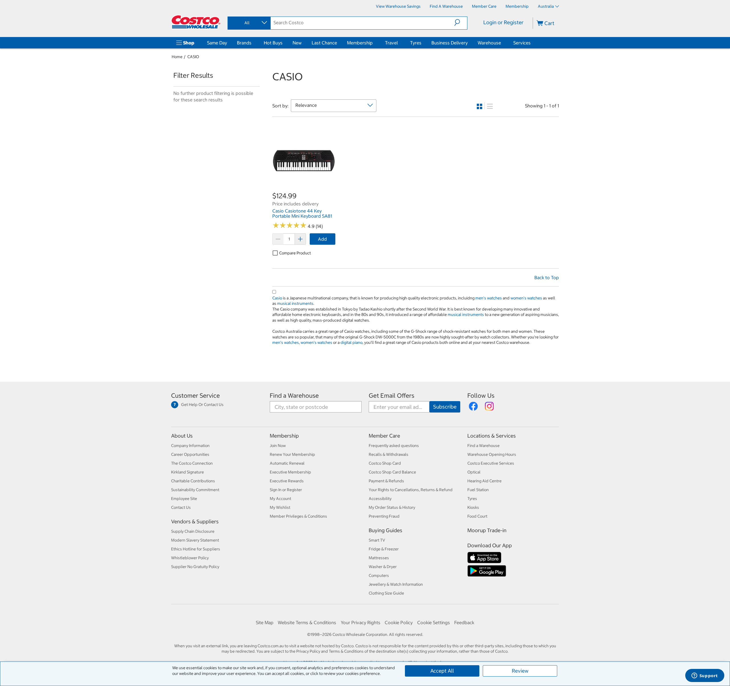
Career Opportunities (190, 454)
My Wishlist (280, 507)
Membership (360, 43)
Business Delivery (449, 43)
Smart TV (377, 540)
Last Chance (324, 43)
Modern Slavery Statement (195, 540)
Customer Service (195, 395)
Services (522, 43)
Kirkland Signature (187, 472)
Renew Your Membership (292, 454)
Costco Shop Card (385, 463)
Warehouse (489, 43)
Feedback (464, 622)
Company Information (190, 445)
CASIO (193, 56)
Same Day (217, 43)
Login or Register (503, 22)
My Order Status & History (392, 507)
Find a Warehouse (294, 395)
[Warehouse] (502, 43)
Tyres (415, 43)
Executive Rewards (287, 480)
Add (322, 239)
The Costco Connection (192, 463)
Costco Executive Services (490, 463)
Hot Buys (273, 43)
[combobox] (248, 23)
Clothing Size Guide (386, 593)
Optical (473, 472)
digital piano (351, 342)
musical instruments (295, 303)
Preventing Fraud (384, 516)
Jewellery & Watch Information (396, 584)
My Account (280, 498)
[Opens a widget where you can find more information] (704, 676)
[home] (196, 22)
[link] (303, 188)
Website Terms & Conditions (307, 622)
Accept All (442, 670)
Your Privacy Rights (360, 622)
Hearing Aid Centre (484, 480)
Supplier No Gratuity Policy (195, 566)
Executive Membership (290, 472)
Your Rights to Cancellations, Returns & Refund (411, 489)
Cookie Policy (399, 622)
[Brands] (253, 43)
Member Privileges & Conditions (298, 516)
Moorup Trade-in (486, 530)
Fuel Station (478, 489)
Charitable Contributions (193, 480)
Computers (379, 575)
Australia (546, 6)
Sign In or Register (286, 489)
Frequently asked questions (394, 445)
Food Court (477, 516)
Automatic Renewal (287, 463)
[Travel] (399, 43)
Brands (244, 43)
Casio (277, 298)
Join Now (278, 445)
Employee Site (184, 498)
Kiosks (473, 507)
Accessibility (380, 498)
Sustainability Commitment (195, 489)
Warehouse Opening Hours (491, 454)
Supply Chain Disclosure (192, 531)
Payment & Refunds (386, 480)
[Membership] (374, 43)
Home (177, 56)
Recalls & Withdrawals (388, 454)
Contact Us (181, 507)
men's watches (488, 298)
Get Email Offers (391, 395)
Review (520, 670)
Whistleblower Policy (190, 557)
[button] (460, 22)
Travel (391, 43)
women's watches (526, 298)
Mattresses (379, 557)
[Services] (532, 43)
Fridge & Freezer (384, 549)
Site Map (264, 622)
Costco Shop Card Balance (392, 472)
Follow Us (480, 395)
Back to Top (546, 277)
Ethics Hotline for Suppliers (195, 549)
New (297, 43)
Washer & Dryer (383, 566)
